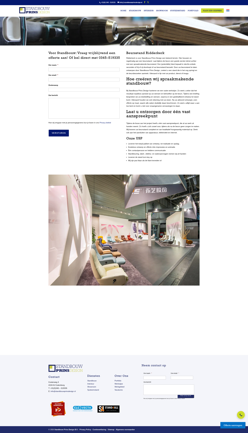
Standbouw (135, 11)
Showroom (162, 11)
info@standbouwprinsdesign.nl (63, 391)
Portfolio (193, 11)
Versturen (59, 133)
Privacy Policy (85, 430)
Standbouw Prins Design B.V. (66, 430)
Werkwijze (119, 384)
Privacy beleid (105, 123)
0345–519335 (109, 58)
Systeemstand (177, 11)
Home (123, 11)
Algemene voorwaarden (125, 430)
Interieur (149, 11)
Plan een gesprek (212, 11)
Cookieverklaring (99, 430)
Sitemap (111, 430)
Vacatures (119, 390)
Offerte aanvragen (233, 425)
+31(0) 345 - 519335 (108, 2)
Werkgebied (119, 387)
